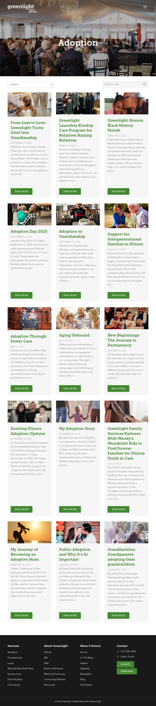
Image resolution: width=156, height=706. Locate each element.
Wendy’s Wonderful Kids (20, 668)
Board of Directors (53, 668)
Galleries (85, 668)
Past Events (86, 684)
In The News (86, 657)
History (47, 652)
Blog (82, 679)
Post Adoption (15, 679)
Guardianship (15, 657)
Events (83, 652)
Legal (10, 663)
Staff (46, 663)
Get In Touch (127, 656)
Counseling (14, 684)
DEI (46, 657)
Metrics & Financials (54, 674)
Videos (84, 663)
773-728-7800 (128, 651)
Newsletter (86, 674)
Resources (49, 684)
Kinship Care (14, 674)
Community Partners (54, 679)
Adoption (13, 652)
